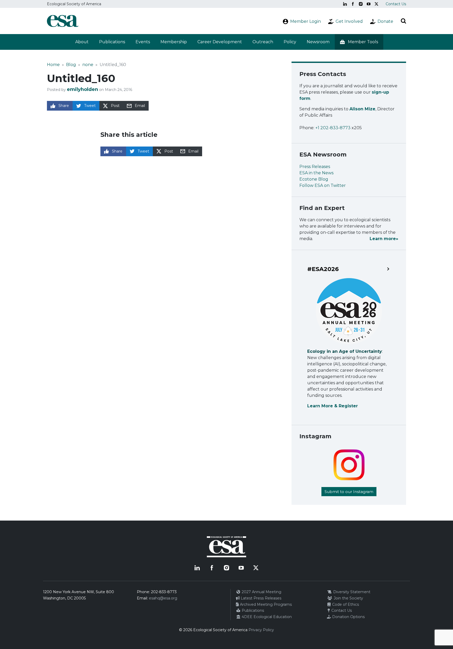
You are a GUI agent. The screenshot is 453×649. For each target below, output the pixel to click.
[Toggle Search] (403, 21)
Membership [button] (173, 41)
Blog (71, 64)
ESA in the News (316, 172)
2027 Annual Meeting (261, 591)
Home (53, 64)
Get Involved (349, 21)
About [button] (82, 41)
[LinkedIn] (345, 4)
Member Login (305, 21)
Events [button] (143, 41)
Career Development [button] (219, 41)
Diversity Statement (351, 591)
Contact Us (396, 4)
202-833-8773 (164, 591)
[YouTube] (369, 4)
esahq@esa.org (163, 598)
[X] (376, 4)
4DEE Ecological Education (266, 616)
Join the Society (348, 598)
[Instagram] (361, 4)
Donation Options (348, 616)
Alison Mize (362, 108)
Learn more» (384, 238)
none (87, 64)
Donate (385, 21)
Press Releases (314, 166)
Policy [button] (290, 41)
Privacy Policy (261, 630)
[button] (359, 42)
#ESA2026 (323, 269)
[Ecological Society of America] (62, 21)
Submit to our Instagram (349, 491)
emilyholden (82, 89)
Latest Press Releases (260, 598)
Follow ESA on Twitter (322, 185)
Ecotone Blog (313, 179)
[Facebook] (353, 4)
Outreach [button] (262, 41)
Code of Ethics (345, 604)
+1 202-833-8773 (332, 127)
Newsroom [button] (318, 41)
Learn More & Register (332, 405)
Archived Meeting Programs (265, 604)
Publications (112, 41)
